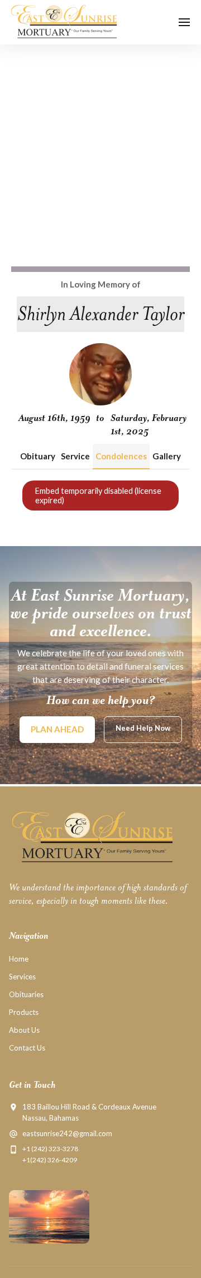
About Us (24, 1030)
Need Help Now (143, 728)
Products (24, 1012)
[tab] (37, 456)
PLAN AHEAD (57, 729)
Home (18, 958)
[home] (65, 22)
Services (22, 976)
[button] (184, 22)
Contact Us (27, 1047)
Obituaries (26, 994)
